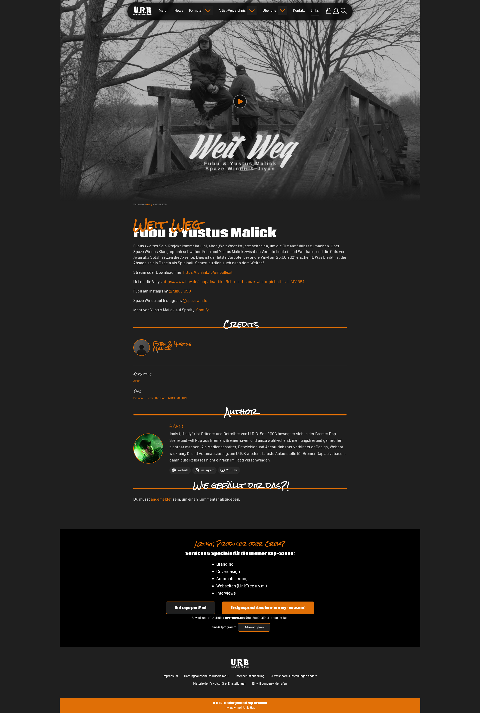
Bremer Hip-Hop (155, 398)
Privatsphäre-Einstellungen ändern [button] (293, 676)
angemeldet (161, 499)
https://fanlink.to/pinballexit (208, 272)
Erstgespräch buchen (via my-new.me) (268, 607)
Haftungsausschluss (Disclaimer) (206, 676)
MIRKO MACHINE (178, 398)
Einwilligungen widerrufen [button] (269, 683)
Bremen (138, 398)
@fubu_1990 (180, 291)
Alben (136, 381)
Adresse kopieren (254, 627)
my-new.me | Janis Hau (240, 707)
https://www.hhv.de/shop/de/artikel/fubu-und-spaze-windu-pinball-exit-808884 (233, 282)
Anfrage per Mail (191, 607)
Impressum (170, 676)
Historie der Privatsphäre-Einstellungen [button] (219, 683)
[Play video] (240, 101)
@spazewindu (195, 300)
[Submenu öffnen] (208, 10)
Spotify (202, 310)
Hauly (149, 204)
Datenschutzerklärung (249, 676)
